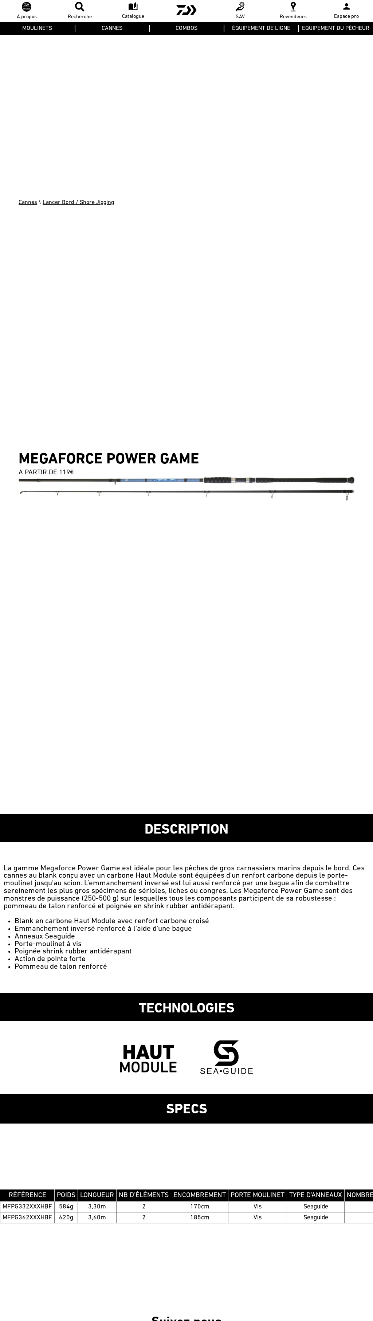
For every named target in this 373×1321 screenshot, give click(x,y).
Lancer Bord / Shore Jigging (78, 202)
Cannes (28, 202)
